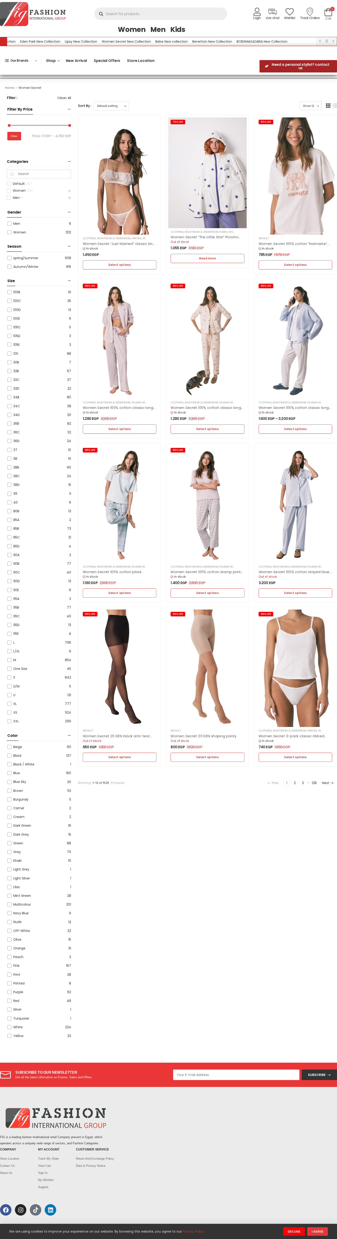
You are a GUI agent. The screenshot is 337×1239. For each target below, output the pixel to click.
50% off (266, 122)
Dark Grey (21, 834)
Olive (17, 939)
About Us (6, 1173)
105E (16, 344)
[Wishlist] (289, 12)
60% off (90, 286)
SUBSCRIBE (317, 1075)
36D (16, 441)
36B (16, 423)
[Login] (257, 12)
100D (17, 310)
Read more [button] (207, 258)
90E (16, 590)
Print (16, 974)
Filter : (12, 98)
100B (16, 292)
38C (16, 476)
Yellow (18, 1036)
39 (15, 493)
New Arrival (76, 60)
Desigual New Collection (286, 41)
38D (16, 484)
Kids (177, 29)
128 (314, 783)
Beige (17, 747)
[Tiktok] (35, 1210)
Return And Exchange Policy (92, 1158)
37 (15, 450)
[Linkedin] (50, 1210)
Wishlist (289, 18)
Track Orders (310, 18)
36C (16, 432)
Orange (19, 948)
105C (17, 327)
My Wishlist (46, 1180)
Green (18, 843)
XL (15, 703)
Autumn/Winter (26, 266)
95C (16, 616)
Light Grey (21, 869)
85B (16, 528)
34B (16, 397)
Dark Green (22, 825)
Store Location (140, 60)
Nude (17, 922)
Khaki (17, 860)
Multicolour (22, 904)
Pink (16, 965)
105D (16, 336)
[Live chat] (272, 12)
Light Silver (21, 878)
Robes (223, 232)
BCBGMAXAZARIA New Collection (237, 41)
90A (16, 555)
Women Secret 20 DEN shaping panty (203, 736)
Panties (136, 238)
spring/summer (25, 258)
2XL (16, 353)
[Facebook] (5, 1210)
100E (16, 318)
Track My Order (48, 1158)
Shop (50, 60)
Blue (16, 773)
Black (17, 755)
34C (16, 406)
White (18, 1027)
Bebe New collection (146, 41)
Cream (19, 817)
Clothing (89, 238)
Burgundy (20, 799)
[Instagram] (20, 1210)
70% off (178, 122)
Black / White (23, 764)
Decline (294, 1231)
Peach (18, 957)
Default (19, 184)
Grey (17, 852)
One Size (20, 668)
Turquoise (21, 1018)
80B (16, 511)
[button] (328, 105)
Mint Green (22, 895)
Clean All (64, 98)
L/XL (16, 651)
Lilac (16, 887)
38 (15, 458)
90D (16, 581)
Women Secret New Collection (101, 41)
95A (16, 598)
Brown (18, 790)
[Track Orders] (310, 12)
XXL (16, 721)
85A (16, 520)
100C (17, 301)
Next (325, 783)
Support (43, 1187)
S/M (16, 686)
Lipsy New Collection (56, 41)
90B (16, 563)
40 (15, 502)
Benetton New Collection (187, 41)
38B (16, 467)
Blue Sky (19, 781)
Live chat (273, 18)
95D (16, 625)
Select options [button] (119, 265)
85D (16, 546)
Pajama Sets (140, 402)
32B (16, 371)
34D (16, 415)
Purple (18, 992)
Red (16, 1000)
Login (257, 18)
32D (16, 388)
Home (9, 88)
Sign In (42, 1173)
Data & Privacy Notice (90, 1165)
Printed (19, 983)
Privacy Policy (193, 1231)
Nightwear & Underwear (113, 238)
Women (132, 29)
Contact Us (7, 1165)
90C (16, 572)
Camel (18, 808)
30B (16, 362)
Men (158, 29)
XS (15, 712)
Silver (17, 1009)
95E (16, 633)
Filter (14, 136)
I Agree (317, 1231)
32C (16, 379)
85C (16, 537)
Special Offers (107, 60)
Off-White (21, 931)
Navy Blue (21, 913)
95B (16, 607)
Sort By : (84, 105)
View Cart (44, 1165)
